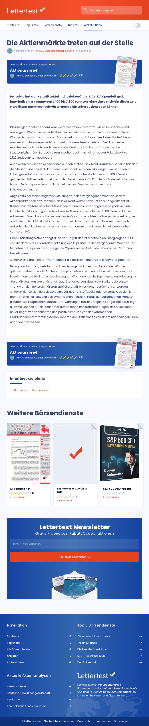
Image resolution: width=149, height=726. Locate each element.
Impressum (104, 721)
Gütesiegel (121, 721)
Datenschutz (85, 721)
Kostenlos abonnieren (73, 557)
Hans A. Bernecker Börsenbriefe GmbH (54, 50)
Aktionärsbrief (23, 70)
